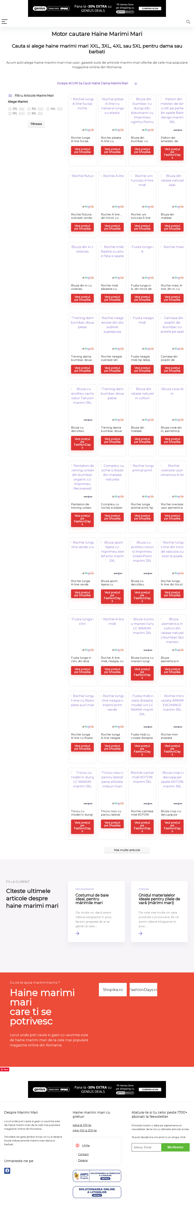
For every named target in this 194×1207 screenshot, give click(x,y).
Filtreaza (36, 124)
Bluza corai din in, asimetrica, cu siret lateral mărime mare (171, 433)
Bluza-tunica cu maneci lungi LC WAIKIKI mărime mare (142, 663)
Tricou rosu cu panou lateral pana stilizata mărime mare (111, 816)
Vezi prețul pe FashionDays (172, 153)
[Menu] (4, 22)
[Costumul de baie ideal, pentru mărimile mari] (96, 911)
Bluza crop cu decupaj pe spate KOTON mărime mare (171, 816)
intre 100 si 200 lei (85, 1130)
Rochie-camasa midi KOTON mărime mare (142, 814)
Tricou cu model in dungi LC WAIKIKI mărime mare (82, 816)
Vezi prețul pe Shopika (82, 150)
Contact (83, 1154)
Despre (83, 1160)
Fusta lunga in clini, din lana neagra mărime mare (82, 663)
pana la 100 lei (82, 1125)
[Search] (188, 22)
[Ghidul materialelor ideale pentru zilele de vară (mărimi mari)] (159, 911)
